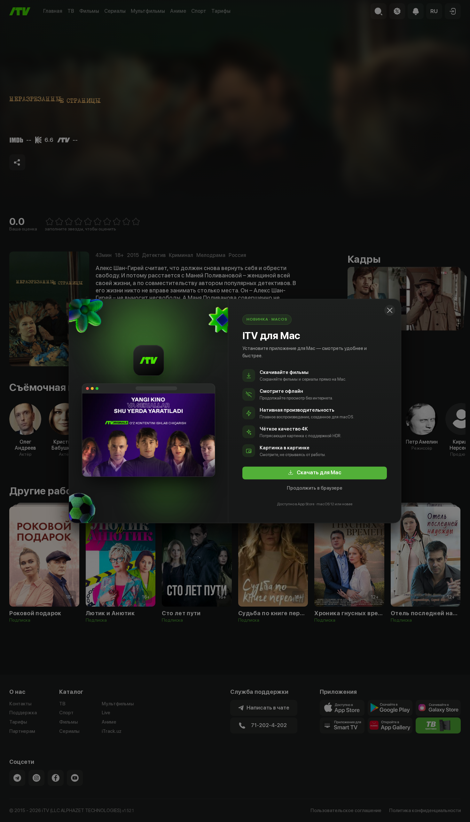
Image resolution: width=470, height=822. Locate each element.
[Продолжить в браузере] (389, 310)
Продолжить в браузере (314, 488)
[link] (314, 473)
